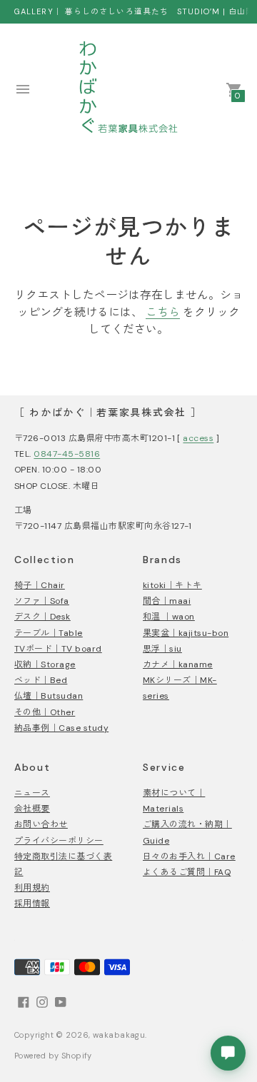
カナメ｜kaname (178, 664)
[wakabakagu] (128, 89)
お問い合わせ (41, 824)
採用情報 (32, 903)
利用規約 (32, 888)
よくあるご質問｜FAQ (187, 872)
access (198, 438)
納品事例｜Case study (61, 728)
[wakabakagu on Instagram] (42, 1000)
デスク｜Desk (42, 616)
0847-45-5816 (67, 454)
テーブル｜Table (48, 633)
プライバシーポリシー (59, 840)
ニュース (32, 793)
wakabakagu (119, 1035)
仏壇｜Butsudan (48, 696)
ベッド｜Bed (40, 680)
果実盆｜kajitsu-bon (185, 633)
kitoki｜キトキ (172, 585)
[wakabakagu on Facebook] (23, 1000)
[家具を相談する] (228, 1053)
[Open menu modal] (22, 89)
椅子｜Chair (39, 585)
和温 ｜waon (169, 616)
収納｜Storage (45, 664)
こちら (163, 312)
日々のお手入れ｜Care (189, 856)
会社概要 (32, 808)
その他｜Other (44, 712)
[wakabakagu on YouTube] (60, 1000)
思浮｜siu (162, 648)
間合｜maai (167, 601)
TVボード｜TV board (58, 648)
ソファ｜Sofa (41, 601)
